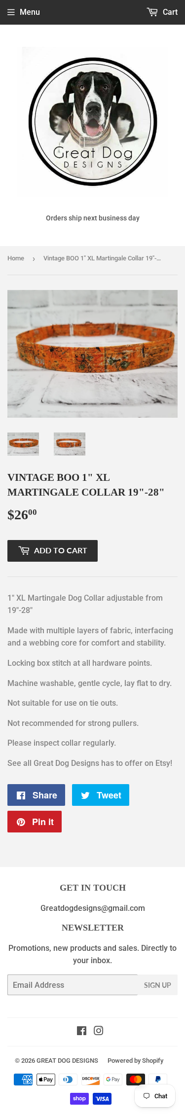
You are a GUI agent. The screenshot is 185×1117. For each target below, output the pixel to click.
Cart (169, 12)
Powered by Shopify (135, 1060)
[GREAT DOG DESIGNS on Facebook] (81, 1032)
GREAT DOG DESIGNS (67, 1060)
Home (15, 258)
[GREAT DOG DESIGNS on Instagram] (99, 1032)
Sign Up (157, 985)
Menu (30, 12)
